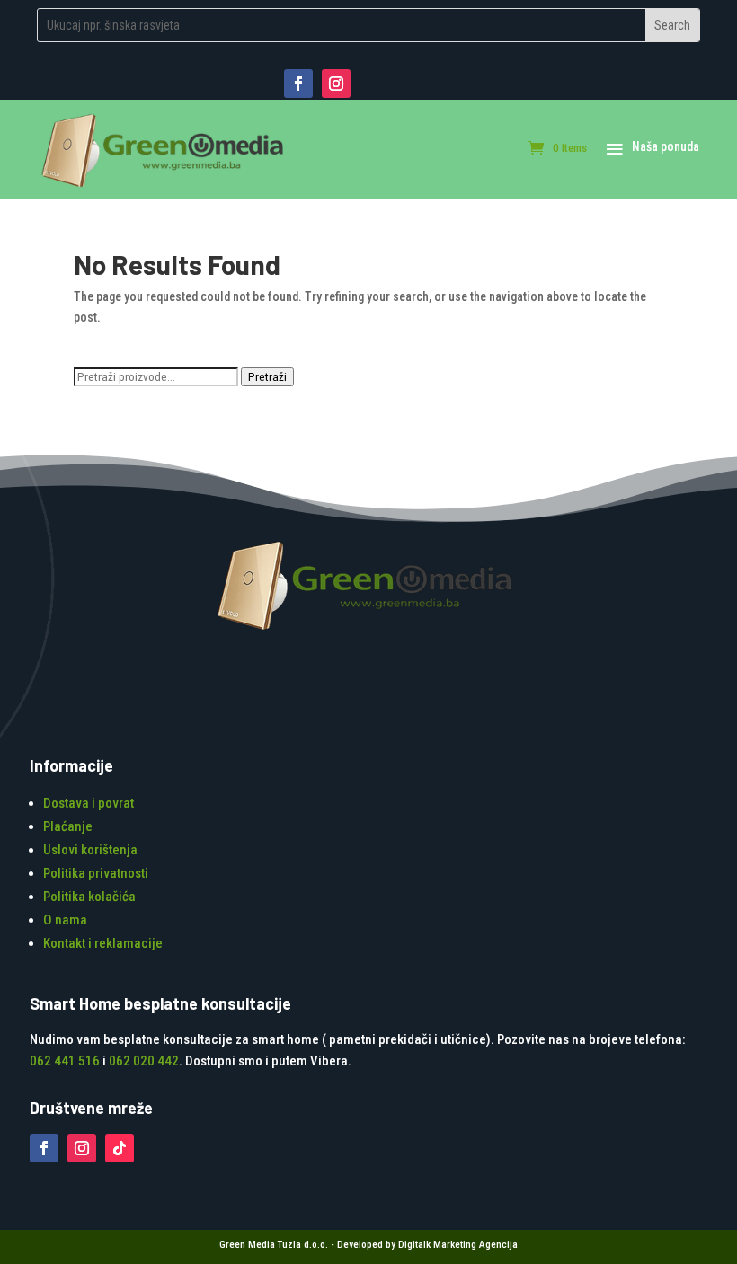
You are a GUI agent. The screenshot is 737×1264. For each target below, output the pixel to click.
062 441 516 (65, 1061)
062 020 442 (144, 1061)
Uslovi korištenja (90, 850)
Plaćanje (68, 826)
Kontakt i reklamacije (103, 943)
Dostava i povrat (88, 803)
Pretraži (267, 377)
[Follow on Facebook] (298, 83)
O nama (65, 920)
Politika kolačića (89, 896)
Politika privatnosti (95, 873)
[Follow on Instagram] (336, 83)
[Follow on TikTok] (119, 1148)
